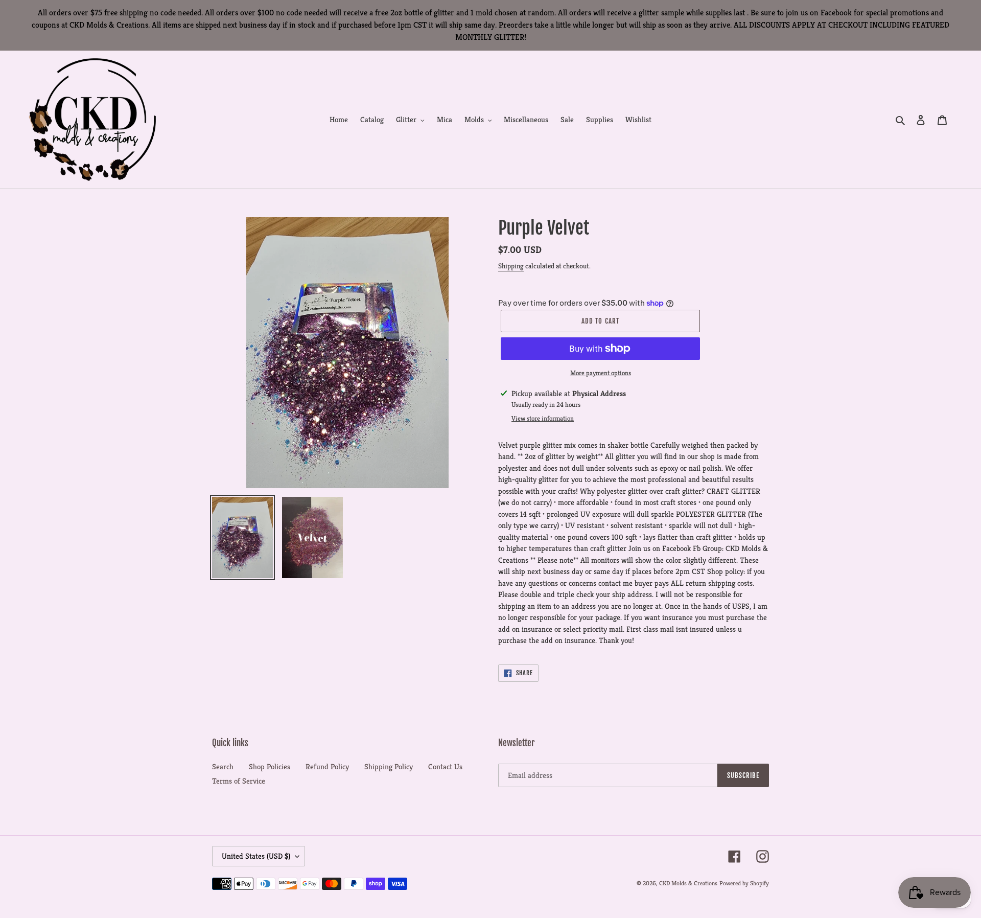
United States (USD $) (256, 856)
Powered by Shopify (744, 883)
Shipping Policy (388, 766)
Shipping (511, 265)
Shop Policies (269, 766)
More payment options (600, 373)
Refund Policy (327, 766)
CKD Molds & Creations (688, 883)
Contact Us (445, 766)
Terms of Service (238, 781)
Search (222, 766)
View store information (542, 418)
